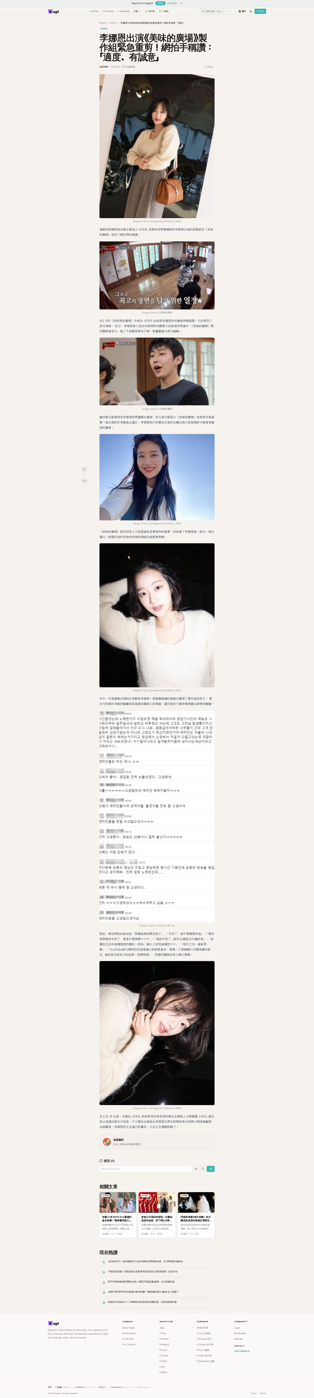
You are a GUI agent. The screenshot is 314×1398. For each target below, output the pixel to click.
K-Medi (163, 1372)
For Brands (128, 1339)
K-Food (163, 1350)
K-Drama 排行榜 (205, 1344)
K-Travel (164, 1355)
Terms (253, 1393)
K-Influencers (129, 1333)
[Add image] (196, 1169)
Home (102, 23)
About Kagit (128, 1327)
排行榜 (151, 11)
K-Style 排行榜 (204, 1355)
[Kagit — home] (53, 11)
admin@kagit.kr (242, 1351)
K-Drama (109, 11)
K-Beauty (124, 11)
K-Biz (162, 1366)
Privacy (263, 1393)
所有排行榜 (202, 1327)
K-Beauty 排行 (204, 1339)
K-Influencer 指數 (206, 1361)
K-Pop (95, 11)
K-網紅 (165, 11)
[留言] (84, 469)
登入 (262, 11)
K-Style (163, 1361)
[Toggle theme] (250, 11)
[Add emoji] (202, 1168)
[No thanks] (181, 3)
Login (237, 1327)
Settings (238, 1339)
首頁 (162, 1327)
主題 (136, 11)
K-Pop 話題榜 (204, 1333)
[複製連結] (84, 480)
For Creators (129, 1344)
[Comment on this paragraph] (219, 77)
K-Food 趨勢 (203, 1350)
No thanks (172, 3)
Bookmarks (240, 1333)
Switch (160, 3)
